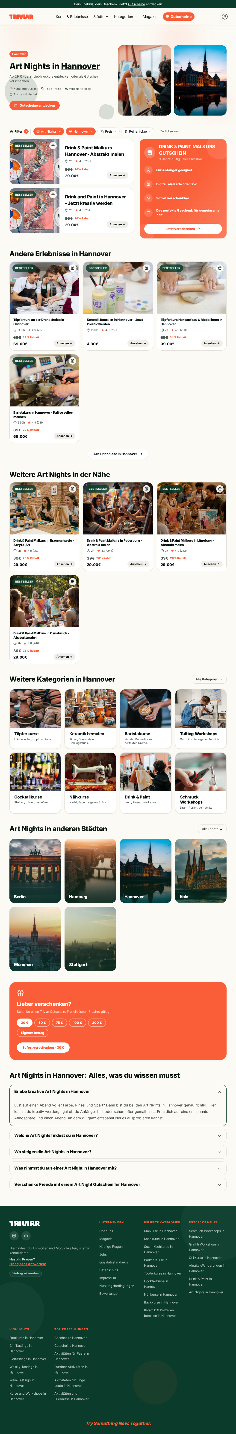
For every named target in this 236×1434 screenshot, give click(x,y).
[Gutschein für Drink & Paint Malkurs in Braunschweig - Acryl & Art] (72, 489)
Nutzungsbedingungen (116, 1286)
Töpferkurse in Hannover (162, 1273)
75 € (59, 1023)
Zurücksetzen (169, 131)
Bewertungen (109, 1293)
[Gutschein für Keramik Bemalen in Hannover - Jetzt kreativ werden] (146, 268)
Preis (108, 131)
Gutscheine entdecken (37, 105)
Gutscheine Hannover (70, 1345)
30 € (24, 1023)
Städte (98, 16)
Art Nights (48, 131)
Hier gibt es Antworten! (27, 1264)
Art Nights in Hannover (206, 1292)
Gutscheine (181, 16)
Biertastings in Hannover (27, 1359)
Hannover (81, 131)
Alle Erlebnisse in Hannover (115, 454)
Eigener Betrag (32, 1033)
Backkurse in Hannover (161, 1302)
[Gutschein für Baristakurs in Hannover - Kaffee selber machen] (72, 361)
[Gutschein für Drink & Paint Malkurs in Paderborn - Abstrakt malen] (146, 489)
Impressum (107, 1278)
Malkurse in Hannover (160, 1231)
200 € (97, 1023)
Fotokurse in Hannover (26, 1338)
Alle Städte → (212, 829)
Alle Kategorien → (209, 679)
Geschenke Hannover (70, 1338)
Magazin (150, 16)
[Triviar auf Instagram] (14, 1235)
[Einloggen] (224, 16)
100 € (77, 1023)
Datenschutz (108, 1270)
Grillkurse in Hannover (205, 1258)
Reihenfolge (138, 131)
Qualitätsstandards (113, 1262)
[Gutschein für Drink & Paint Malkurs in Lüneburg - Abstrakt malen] (220, 489)
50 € (42, 1023)
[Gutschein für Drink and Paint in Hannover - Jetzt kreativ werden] (53, 194)
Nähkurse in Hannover (160, 1294)
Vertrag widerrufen (25, 1273)
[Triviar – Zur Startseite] (21, 17)
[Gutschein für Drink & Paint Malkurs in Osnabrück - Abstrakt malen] (72, 581)
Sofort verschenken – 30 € (43, 1047)
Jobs (103, 1254)
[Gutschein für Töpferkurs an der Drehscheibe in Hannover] (72, 268)
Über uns (106, 1231)
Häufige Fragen (111, 1246)
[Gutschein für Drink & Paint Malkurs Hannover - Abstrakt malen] (53, 145)
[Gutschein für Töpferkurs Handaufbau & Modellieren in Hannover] (220, 268)
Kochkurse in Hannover (161, 1239)
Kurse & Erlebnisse (72, 16)
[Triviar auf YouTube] (26, 1235)
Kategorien (123, 16)
